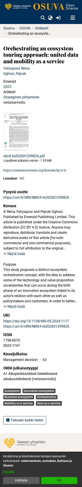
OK (59, 480)
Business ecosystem (18, 397)
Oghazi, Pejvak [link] (14, 74)
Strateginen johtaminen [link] (21, 97)
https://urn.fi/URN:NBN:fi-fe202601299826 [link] (36, 197)
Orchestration (46, 397)
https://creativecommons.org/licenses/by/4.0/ (35, 170)
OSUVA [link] (24, 28)
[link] (41, 7)
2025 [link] (7, 87)
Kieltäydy (21, 480)
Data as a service (49, 403)
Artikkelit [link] (41, 28)
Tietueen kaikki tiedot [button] (26, 420)
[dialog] (41, 469)
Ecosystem (11, 391)
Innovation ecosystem (39, 391)
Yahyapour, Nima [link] (16, 68)
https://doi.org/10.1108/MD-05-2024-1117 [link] (36, 321)
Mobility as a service (18, 403)
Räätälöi (8, 471)
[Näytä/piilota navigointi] (72, 18)
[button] (42, 18)
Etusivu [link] (9, 28)
